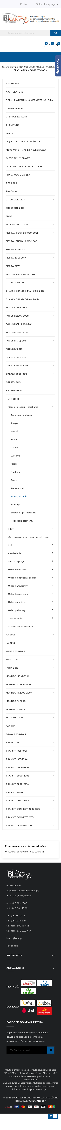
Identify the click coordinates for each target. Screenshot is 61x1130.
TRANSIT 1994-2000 (17, 767)
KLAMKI (14, 439)
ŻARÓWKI (11, 191)
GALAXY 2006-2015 (16, 374)
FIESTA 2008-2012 (16, 249)
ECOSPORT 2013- (15, 208)
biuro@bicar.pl (14, 938)
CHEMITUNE (12, 125)
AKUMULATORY (14, 91)
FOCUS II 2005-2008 (17, 315)
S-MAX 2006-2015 (16, 734)
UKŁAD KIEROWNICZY (18, 594)
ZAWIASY (15, 504)
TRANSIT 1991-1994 (16, 759)
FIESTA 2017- (13, 266)
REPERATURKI (17, 488)
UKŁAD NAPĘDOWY (17, 602)
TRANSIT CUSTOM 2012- (20, 800)
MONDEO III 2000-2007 (19, 692)
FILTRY (11, 529)
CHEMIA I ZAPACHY (16, 116)
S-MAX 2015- (13, 742)
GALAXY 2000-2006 (17, 365)
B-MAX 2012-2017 (16, 199)
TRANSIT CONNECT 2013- (20, 817)
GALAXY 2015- (13, 382)
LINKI (10, 545)
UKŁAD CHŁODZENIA (17, 569)
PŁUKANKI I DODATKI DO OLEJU (24, 166)
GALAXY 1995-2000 (16, 357)
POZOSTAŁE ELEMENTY (22, 520)
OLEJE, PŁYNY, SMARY (18, 158)
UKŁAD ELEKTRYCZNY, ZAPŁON (22, 577)
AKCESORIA (12, 83)
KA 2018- (11, 643)
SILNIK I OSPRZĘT (16, 561)
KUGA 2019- (12, 668)
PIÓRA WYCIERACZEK (18, 174)
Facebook (12, 945)
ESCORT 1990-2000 (17, 224)
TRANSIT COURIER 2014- (19, 825)
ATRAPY (14, 423)
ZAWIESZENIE (15, 618)
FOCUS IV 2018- (14, 349)
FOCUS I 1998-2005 (16, 307)
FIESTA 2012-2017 (16, 257)
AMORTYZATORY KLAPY (21, 415)
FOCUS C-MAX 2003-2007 (20, 274)
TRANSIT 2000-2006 (17, 775)
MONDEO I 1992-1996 (17, 676)
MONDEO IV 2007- (16, 701)
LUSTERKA (15, 455)
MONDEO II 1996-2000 (18, 684)
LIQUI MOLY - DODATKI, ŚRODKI (23, 141)
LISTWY (14, 447)
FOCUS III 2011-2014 (17, 332)
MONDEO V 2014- (15, 709)
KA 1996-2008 (14, 390)
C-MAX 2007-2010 (16, 282)
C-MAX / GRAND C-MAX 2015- (22, 299)
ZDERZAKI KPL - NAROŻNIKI (23, 512)
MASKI (14, 464)
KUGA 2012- (12, 659)
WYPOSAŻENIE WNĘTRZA (20, 626)
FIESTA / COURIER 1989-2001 (22, 232)
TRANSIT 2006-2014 (17, 784)
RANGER (10, 726)
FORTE (9, 133)
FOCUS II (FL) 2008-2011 (19, 324)
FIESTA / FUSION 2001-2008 (21, 241)
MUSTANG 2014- (15, 717)
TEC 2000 (11, 183)
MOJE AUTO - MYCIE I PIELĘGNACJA (26, 150)
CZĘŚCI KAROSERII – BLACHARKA (23, 407)
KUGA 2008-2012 (15, 651)
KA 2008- (11, 634)
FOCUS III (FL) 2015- (16, 340)
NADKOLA (15, 472)
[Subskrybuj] (50, 1050)
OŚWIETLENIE (14, 553)
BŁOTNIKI (15, 431)
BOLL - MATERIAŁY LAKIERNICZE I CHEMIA (29, 100)
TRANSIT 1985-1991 (16, 750)
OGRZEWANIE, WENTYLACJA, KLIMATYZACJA (28, 537)
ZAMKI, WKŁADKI (19, 496)
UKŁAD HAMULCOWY (17, 586)
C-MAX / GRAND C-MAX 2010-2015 (25, 291)
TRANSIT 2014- (14, 792)
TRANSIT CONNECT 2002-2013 (23, 809)
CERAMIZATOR (14, 108)
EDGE (9, 216)
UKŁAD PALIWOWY (16, 610)
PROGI (14, 480)
